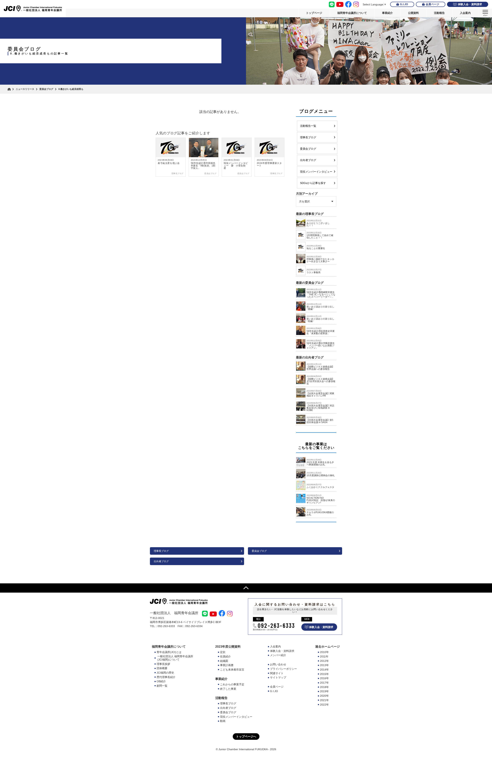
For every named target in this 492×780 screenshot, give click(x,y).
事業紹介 (387, 12)
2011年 (324, 656)
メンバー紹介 (278, 655)
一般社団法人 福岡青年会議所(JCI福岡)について (175, 658)
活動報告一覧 (308, 125)
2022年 (324, 704)
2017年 (324, 682)
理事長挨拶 (163, 664)
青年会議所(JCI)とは (169, 652)
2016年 (324, 678)
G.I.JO (404, 4)
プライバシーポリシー (283, 668)
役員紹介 (225, 656)
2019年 (324, 691)
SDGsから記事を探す (313, 183)
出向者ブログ (308, 160)
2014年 (324, 669)
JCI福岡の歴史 (165, 672)
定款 (222, 652)
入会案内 (465, 12)
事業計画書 (227, 665)
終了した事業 (228, 688)
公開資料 (413, 12)
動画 (222, 720)
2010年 (324, 652)
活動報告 (439, 12)
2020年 (324, 695)
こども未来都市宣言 (232, 669)
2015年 (324, 674)
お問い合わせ (278, 664)
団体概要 (162, 668)
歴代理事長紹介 (166, 677)
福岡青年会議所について (352, 12)
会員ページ (432, 4)
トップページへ (246, 736)
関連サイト (276, 673)
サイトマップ (278, 677)
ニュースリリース (25, 89)
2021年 (324, 700)
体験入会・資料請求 (470, 4)
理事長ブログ (308, 137)
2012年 (324, 660)
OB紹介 (161, 681)
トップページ (314, 12)
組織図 (224, 660)
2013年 (324, 665)
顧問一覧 (162, 685)
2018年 (324, 687)
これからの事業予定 (232, 684)
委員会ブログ (46, 89)
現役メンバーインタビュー (316, 171)
